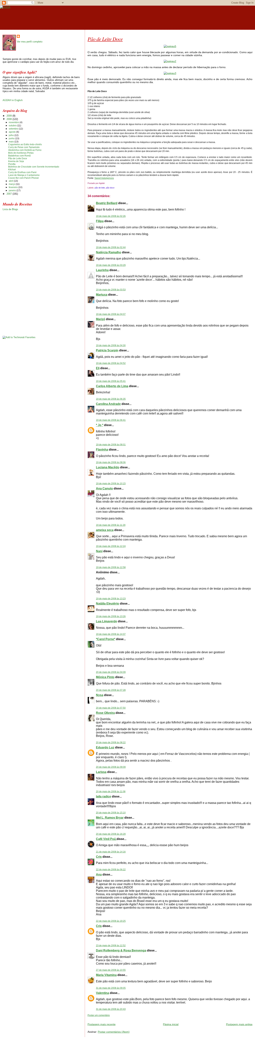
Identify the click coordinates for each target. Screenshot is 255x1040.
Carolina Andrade (108, 403)
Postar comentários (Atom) (114, 1031)
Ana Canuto (104, 488)
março (12, 184)
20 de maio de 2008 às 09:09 (111, 767)
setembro (14, 128)
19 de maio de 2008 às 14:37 (111, 634)
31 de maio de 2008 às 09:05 (111, 988)
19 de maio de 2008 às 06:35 (111, 399)
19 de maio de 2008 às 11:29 (110, 525)
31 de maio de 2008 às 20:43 (111, 1009)
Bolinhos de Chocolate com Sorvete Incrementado (33, 167)
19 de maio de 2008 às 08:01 (111, 444)
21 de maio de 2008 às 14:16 (111, 851)
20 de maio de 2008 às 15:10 (111, 812)
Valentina (102, 993)
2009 (10, 115)
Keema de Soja (16, 161)
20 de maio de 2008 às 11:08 (110, 791)
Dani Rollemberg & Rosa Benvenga (121, 950)
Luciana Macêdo (107, 467)
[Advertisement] (131, 1018)
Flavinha (102, 449)
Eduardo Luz (105, 747)
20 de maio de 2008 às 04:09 (111, 672)
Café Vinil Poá (106, 839)
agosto (12, 132)
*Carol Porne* (105, 639)
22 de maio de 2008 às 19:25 (111, 921)
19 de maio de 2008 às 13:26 (111, 616)
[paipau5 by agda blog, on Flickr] (170, 46)
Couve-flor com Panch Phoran (23, 178)
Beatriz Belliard (106, 203)
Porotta (11, 164)
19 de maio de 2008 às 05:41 (111, 381)
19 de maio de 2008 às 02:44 (111, 247)
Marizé (100, 319)
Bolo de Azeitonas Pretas (21, 153)
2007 (10, 193)
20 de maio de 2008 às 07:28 (111, 690)
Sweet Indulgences (104, 178)
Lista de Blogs (10, 209)
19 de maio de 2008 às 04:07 (111, 314)
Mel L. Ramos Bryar (110, 817)
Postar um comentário (99, 1015)
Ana (99, 874)
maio (11, 141)
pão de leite (100, 188)
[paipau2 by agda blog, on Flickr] (170, 61)
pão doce (110, 188)
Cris (99, 856)
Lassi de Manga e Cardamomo (24, 175)
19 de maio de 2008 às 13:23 (111, 598)
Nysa (99, 695)
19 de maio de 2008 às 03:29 (111, 265)
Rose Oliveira (105, 712)
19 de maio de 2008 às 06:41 (111, 420)
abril (11, 181)
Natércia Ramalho (108, 252)
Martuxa (101, 294)
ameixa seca (104, 530)
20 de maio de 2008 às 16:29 (111, 834)
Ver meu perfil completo (29, 41)
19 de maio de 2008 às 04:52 (111, 363)
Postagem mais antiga (239, 1024)
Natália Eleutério (107, 603)
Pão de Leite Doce (105, 38)
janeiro (12, 190)
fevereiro (13, 187)
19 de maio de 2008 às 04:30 (111, 345)
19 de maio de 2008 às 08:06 (111, 462)
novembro (14, 122)
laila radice (103, 796)
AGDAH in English (13, 100)
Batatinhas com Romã (19, 156)
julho (11, 135)
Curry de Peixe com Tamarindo (24, 147)
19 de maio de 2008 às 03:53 (111, 289)
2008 (10, 119)
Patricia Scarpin (107, 350)
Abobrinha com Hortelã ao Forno (24, 150)
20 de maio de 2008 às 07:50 (111, 708)
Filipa (100, 221)
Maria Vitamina (106, 975)
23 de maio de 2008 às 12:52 (111, 945)
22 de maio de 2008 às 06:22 (111, 869)
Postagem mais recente (102, 1024)
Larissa (101, 772)
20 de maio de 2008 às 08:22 (111, 742)
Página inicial (170, 1024)
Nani (99, 551)
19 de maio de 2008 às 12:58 (111, 567)
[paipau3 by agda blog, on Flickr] (170, 73)
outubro (13, 125)
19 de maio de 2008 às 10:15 (111, 483)
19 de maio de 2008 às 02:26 (111, 216)
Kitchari (12, 169)
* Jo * (99, 425)
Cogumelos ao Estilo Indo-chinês (25, 144)
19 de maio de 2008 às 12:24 (111, 546)
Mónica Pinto (105, 677)
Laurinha (102, 270)
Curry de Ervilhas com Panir (22, 172)
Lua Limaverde (106, 621)
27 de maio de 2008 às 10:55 (111, 970)
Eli (97, 368)
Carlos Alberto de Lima (112, 386)
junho (12, 138)
